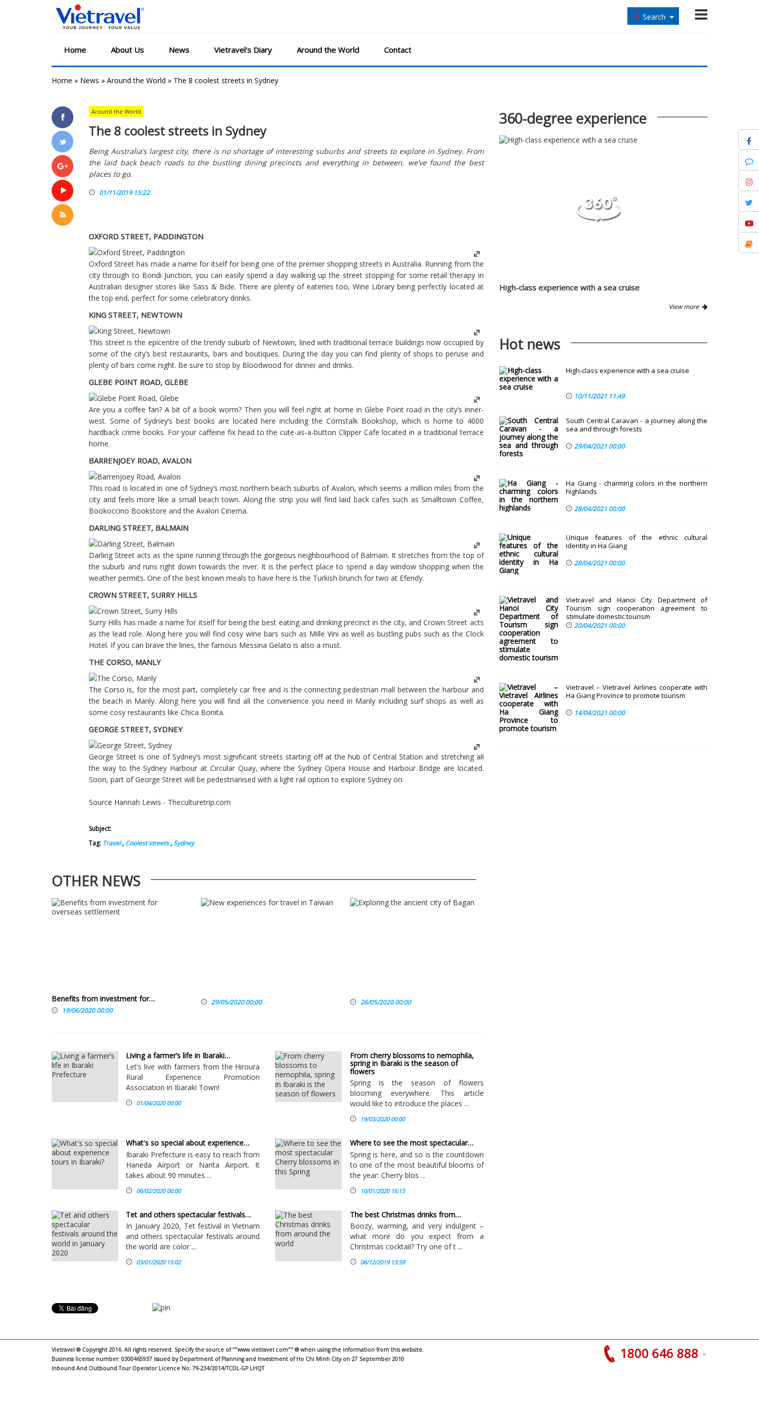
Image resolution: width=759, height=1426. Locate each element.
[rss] (62, 215)
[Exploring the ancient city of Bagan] (412, 946)
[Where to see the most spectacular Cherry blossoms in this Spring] (308, 1164)
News (179, 49)
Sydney (183, 843)
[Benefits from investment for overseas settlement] (118, 946)
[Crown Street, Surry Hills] (133, 611)
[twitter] (62, 141)
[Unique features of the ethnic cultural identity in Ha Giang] (528, 554)
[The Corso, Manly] (122, 678)
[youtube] (62, 191)
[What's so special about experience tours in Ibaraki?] (85, 1164)
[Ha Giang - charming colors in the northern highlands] (528, 495)
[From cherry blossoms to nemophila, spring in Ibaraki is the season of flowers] (308, 1076)
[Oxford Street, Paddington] (137, 252)
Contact (398, 49)
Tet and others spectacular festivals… (188, 1214)
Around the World (328, 49)
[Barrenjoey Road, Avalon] (135, 477)
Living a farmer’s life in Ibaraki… (178, 1055)
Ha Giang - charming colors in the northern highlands (636, 487)
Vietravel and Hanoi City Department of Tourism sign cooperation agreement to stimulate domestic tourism (636, 608)
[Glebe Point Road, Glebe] (134, 398)
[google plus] (62, 166)
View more (685, 306)
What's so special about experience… (187, 1143)
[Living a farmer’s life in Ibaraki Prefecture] (85, 1076)
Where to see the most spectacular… (411, 1143)
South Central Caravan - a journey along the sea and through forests (636, 424)
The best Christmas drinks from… (405, 1214)
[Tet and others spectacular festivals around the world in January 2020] (85, 1236)
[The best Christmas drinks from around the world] (308, 1236)
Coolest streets (146, 843)
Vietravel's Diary (243, 49)
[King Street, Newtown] (129, 331)
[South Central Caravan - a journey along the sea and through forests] (528, 437)
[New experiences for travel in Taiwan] (267, 946)
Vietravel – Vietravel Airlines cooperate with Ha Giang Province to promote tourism (636, 691)
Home (75, 49)
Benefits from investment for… (103, 998)
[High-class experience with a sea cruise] (598, 219)
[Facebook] (62, 117)
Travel (112, 843)
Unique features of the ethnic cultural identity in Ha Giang (636, 541)
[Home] (100, 17)
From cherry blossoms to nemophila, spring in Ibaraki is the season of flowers (412, 1063)
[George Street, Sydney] (130, 745)
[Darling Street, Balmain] (132, 544)
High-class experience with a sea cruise (569, 287)
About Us (127, 49)
